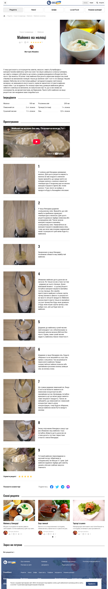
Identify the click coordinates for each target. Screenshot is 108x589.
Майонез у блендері (10, 523)
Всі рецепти (8, 552)
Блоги (5, 579)
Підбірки (50, 572)
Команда (44, 561)
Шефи (54, 10)
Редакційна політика (68, 565)
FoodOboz (7, 572)
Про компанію (25, 561)
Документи (45, 565)
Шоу (5, 584)
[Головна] (4, 16)
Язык (91, 3)
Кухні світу (42, 572)
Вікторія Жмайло (14, 531)
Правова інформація (68, 561)
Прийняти (91, 584)
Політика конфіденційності (91, 561)
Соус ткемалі (43, 523)
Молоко (6, 103)
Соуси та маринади (19, 16)
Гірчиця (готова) (44, 107)
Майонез (29, 16)
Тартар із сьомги (79, 523)
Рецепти (13, 10)
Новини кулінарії (95, 10)
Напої (33, 10)
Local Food (74, 10)
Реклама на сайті (26, 565)
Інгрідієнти (58, 572)
